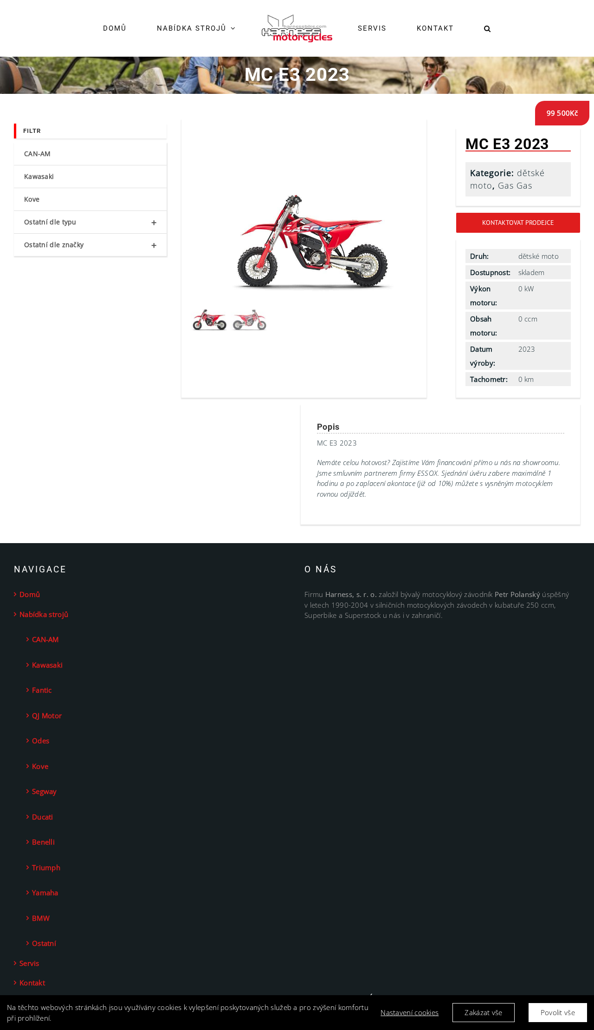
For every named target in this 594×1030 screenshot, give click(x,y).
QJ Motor (47, 715)
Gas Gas (515, 185)
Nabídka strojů (43, 614)
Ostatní (44, 943)
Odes (40, 740)
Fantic (42, 690)
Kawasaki (39, 176)
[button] (459, 28)
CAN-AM (37, 153)
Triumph (46, 867)
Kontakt (32, 982)
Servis (29, 963)
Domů (29, 594)
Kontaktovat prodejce (518, 222)
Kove (31, 199)
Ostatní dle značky (90, 245)
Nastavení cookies (410, 1012)
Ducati (42, 816)
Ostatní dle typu (90, 222)
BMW (41, 918)
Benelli (43, 841)
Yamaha (45, 892)
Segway (44, 791)
